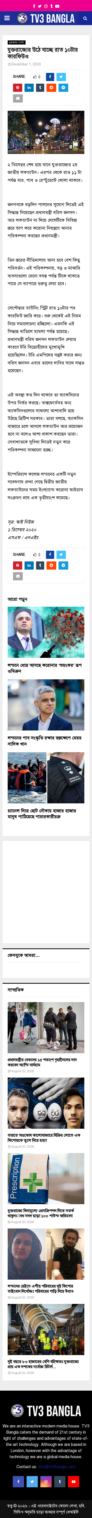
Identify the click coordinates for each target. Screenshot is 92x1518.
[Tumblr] (59, 1481)
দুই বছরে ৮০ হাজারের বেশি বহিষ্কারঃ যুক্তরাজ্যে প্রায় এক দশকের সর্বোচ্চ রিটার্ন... (43, 1364)
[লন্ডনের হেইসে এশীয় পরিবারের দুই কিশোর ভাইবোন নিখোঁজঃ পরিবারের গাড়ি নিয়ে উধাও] (46, 1254)
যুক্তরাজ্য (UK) (16, 42)
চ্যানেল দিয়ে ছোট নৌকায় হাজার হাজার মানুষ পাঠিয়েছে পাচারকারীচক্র (42, 813)
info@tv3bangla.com (57, 1466)
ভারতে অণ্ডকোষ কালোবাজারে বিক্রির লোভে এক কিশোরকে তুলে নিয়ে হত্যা (44, 1138)
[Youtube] (73, 1481)
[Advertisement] (46, 892)
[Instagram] (46, 1481)
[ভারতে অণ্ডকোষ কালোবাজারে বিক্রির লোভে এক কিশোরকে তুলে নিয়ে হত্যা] (46, 1103)
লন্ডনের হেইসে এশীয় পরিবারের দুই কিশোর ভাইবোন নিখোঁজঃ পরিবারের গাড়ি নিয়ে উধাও (41, 1289)
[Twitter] (32, 1481)
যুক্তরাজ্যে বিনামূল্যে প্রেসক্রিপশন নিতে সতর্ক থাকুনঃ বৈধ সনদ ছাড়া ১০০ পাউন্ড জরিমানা (41, 1213)
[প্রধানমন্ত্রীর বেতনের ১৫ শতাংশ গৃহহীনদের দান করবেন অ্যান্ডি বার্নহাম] (46, 1027)
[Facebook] (18, 1481)
